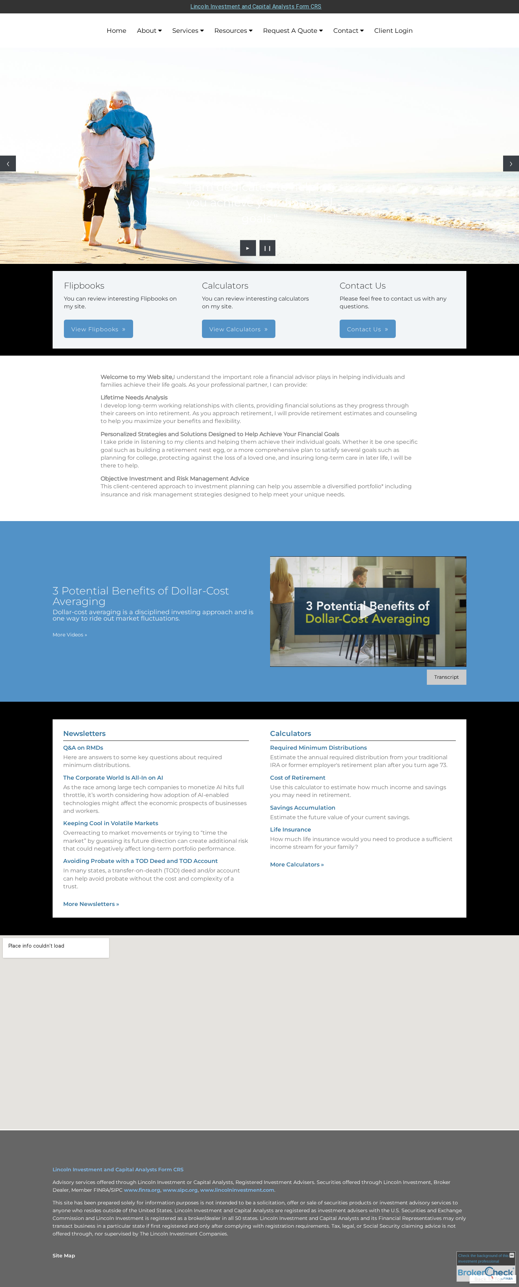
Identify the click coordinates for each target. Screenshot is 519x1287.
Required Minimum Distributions (318, 747)
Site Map (64, 1255)
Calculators (290, 733)
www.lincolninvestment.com (237, 1190)
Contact (345, 31)
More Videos (70, 634)
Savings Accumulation (302, 807)
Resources (230, 31)
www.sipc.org (180, 1190)
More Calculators (297, 864)
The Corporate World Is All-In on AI (113, 777)
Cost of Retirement (298, 777)
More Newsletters (91, 904)
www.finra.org (142, 1190)
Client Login (393, 31)
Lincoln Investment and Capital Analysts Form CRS (255, 6)
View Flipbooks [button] (95, 329)
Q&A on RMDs (83, 747)
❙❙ (267, 248)
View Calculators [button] (235, 329)
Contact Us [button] (364, 329)
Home (116, 31)
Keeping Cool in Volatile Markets (110, 823)
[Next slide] (511, 163)
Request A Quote (290, 31)
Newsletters (84, 733)
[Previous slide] (8, 163)
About (146, 31)
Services (185, 31)
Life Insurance (290, 829)
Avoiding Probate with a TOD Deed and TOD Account (140, 861)
